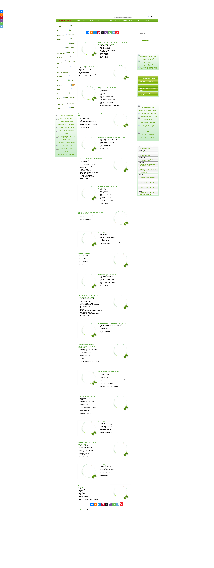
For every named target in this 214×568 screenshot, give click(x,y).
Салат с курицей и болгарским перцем (66, 136)
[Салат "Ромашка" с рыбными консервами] (121, 451)
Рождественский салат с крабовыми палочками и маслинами (86, 346)
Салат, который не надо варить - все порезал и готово (147, 160)
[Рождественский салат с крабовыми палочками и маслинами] (121, 353)
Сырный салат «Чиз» (145, 148)
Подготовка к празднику (64, 72)
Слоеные (59, 94)
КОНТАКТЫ (138, 20)
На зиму (59, 57)
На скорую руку (60, 62)
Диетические (60, 35)
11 (93, 509)
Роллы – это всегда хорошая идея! (148, 85)
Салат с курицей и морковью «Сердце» (88, 486)
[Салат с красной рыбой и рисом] (121, 75)
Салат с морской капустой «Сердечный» (112, 324)
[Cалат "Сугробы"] (89, 241)
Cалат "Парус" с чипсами (107, 275)
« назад (79, 509)
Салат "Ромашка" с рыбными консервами (88, 443)
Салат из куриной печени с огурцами (148, 68)
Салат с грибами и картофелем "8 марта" (90, 114)
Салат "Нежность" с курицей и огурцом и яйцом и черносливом (112, 43)
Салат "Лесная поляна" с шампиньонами (112, 138)
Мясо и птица (61, 53)
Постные (59, 76)
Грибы (59, 26)
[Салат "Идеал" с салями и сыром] (89, 473)
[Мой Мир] (95, 32)
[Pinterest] (98, 32)
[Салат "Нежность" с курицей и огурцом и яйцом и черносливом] (89, 51)
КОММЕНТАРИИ (127, 20)
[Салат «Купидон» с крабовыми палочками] (89, 195)
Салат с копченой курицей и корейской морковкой (148, 130)
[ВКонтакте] (87, 32)
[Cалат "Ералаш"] (121, 262)
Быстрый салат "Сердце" (87, 396)
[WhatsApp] (110, 32)
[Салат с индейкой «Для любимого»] (121, 167)
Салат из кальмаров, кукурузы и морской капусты (148, 65)
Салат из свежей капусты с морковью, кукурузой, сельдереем (148, 59)
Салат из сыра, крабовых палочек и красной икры (90, 212)
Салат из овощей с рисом (66, 118)
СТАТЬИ (105, 20)
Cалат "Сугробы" (104, 233)
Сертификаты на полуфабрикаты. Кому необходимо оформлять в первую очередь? (148, 171)
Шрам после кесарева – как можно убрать (148, 89)
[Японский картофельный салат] (89, 380)
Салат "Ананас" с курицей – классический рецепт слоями (148, 138)
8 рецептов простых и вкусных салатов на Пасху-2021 (147, 183)
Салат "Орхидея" (104, 422)
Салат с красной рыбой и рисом (89, 66)
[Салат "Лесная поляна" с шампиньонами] (89, 146)
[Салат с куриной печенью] (89, 96)
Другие (59, 39)
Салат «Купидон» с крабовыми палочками (109, 187)
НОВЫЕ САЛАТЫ (115, 20)
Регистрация (146, 40)
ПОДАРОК (147, 20)
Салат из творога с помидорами (66, 130)
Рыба (58, 89)
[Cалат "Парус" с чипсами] (89, 283)
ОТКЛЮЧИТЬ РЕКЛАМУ (65, 20)
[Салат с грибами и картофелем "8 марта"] (121, 122)
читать (128, 59)
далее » (98, 509)
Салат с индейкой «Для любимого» (90, 158)
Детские (59, 31)
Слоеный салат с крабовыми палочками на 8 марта (88, 296)
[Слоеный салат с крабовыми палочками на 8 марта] (121, 304)
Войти (147, 37)
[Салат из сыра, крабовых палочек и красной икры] (121, 220)
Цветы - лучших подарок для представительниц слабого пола (147, 77)
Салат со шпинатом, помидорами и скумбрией (66, 155)
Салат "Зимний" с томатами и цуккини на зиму (66, 143)
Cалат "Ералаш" (84, 254)
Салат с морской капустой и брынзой (148, 116)
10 (92, 509)
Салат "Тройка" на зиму (66, 148)
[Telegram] (113, 32)
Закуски (59, 44)
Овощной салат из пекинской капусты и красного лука (148, 111)
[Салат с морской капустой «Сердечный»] (89, 332)
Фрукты (59, 108)
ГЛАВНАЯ (77, 20)
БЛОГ (98, 20)
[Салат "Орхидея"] (89, 430)
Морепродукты (61, 49)
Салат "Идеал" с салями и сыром (110, 465)
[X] (102, 32)
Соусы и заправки (59, 99)
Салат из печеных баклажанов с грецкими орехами (148, 123)
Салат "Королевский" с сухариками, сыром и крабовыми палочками (66, 125)
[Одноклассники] (91, 32)
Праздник (59, 81)
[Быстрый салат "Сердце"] (121, 405)
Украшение (60, 104)
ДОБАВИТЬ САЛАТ (88, 20)
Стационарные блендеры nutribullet (146, 94)
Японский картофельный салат (109, 371)
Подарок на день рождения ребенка (146, 82)
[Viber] (106, 32)
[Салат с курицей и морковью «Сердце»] (121, 494)
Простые (59, 85)
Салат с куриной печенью (107, 87)
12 (94, 509)
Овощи (59, 68)
